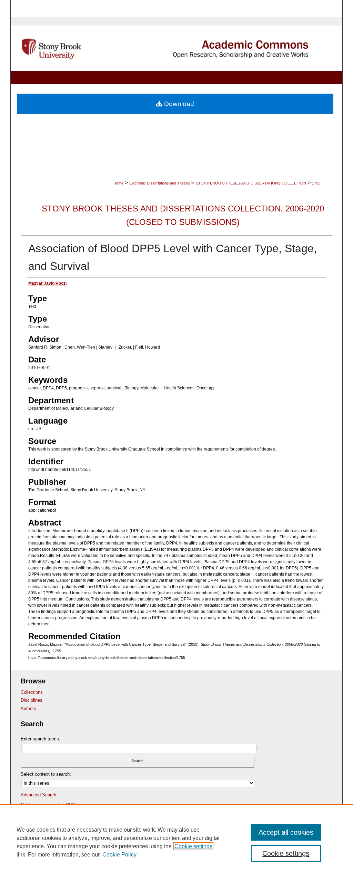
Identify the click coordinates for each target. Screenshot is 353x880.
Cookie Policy (119, 855)
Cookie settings (193, 846)
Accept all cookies (286, 832)
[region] (176, 842)
